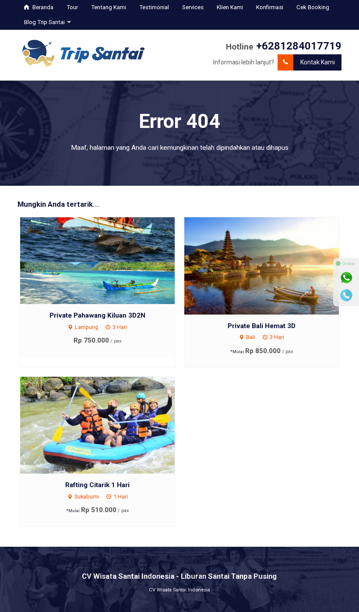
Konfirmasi (269, 7)
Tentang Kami (108, 7)
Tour (72, 7)
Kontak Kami (317, 62)
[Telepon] (346, 295)
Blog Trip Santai (44, 22)
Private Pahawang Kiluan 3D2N (97, 315)
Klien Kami (230, 7)
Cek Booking (312, 7)
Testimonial (154, 7)
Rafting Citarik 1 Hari (97, 485)
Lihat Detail (105, 260)
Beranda (42, 7)
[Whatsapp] (346, 277)
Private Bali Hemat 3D (262, 326)
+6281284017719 (298, 46)
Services (193, 7)
